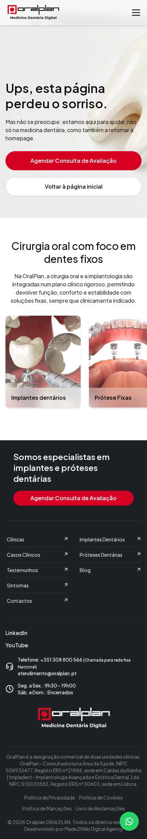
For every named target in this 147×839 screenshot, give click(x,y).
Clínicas (15, 539)
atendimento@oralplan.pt (47, 673)
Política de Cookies (101, 797)
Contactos (19, 601)
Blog (85, 570)
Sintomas (18, 585)
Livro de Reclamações (100, 808)
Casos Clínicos (23, 555)
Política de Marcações (47, 808)
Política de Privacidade (49, 797)
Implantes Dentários (102, 539)
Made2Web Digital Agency (94, 829)
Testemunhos (22, 570)
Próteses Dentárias (101, 555)
